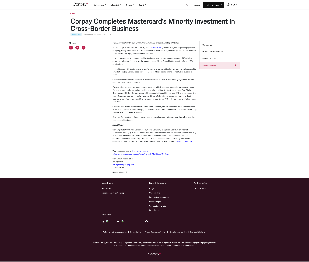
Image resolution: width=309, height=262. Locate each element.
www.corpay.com (184, 141)
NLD (233, 5)
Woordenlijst (154, 210)
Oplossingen (99, 5)
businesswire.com (140, 151)
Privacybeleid (135, 232)
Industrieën (115, 5)
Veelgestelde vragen (158, 206)
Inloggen (196, 5)
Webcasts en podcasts (159, 197)
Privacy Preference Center (155, 232)
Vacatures (106, 188)
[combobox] (186, 4)
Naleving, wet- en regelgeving (114, 232)
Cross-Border (200, 188)
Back (74, 13)
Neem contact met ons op (113, 193)
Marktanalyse (155, 201)
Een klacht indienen (198, 232)
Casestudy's (154, 193)
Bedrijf (141, 5)
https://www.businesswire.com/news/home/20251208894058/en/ (140, 154)
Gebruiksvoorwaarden (177, 232)
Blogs (151, 188)
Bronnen (129, 5)
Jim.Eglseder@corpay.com (123, 164)
